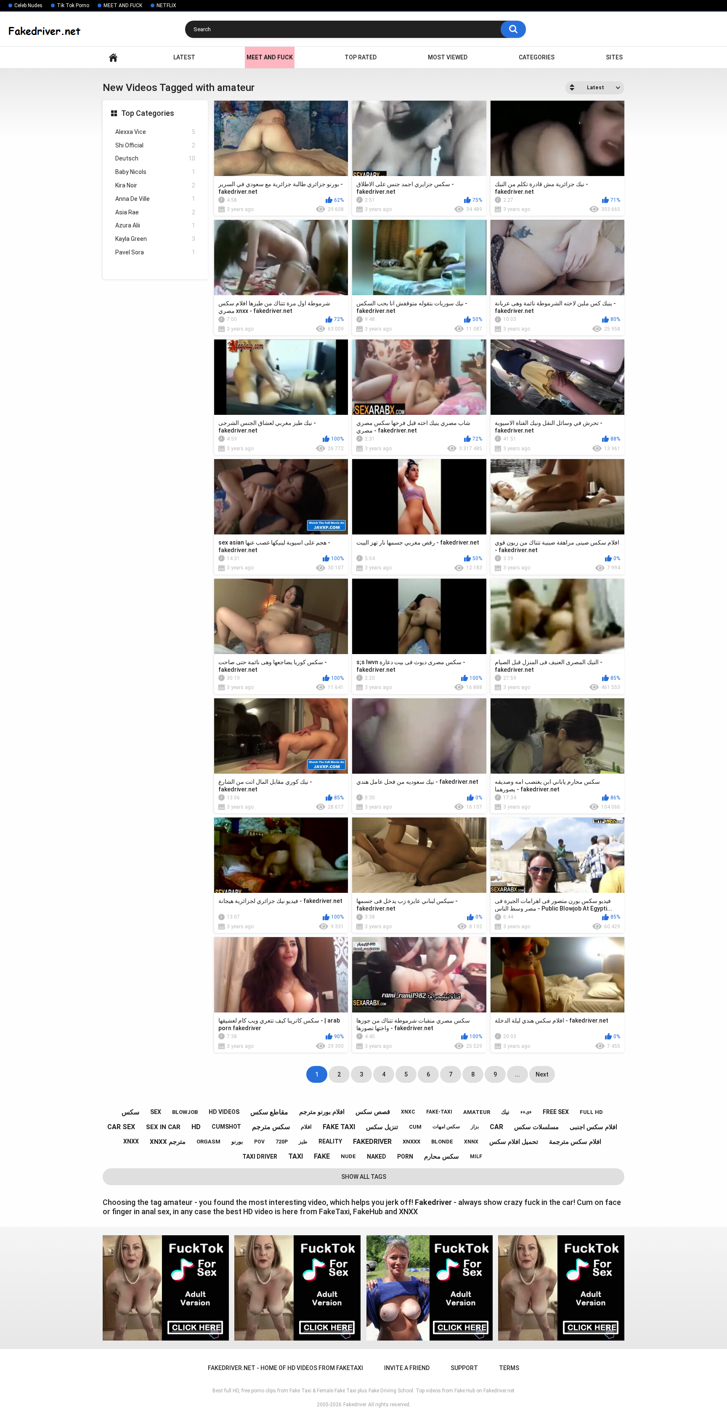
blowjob (185, 1112)
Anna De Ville (155, 198)
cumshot (226, 1126)
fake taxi (339, 1127)
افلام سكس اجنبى (593, 1127)
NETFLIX (166, 5)
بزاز (475, 1127)
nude (348, 1156)
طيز (303, 1142)
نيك (505, 1111)
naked (376, 1156)
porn (405, 1156)
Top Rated (361, 57)
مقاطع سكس (269, 1112)
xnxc (408, 1112)
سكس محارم (441, 1156)
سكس (130, 1112)
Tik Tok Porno (73, 5)
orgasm (208, 1141)
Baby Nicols (155, 171)
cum (415, 1127)
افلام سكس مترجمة (575, 1142)
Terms (509, 1368)
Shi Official (155, 145)
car (496, 1127)
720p (282, 1142)
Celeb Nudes (28, 5)
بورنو (237, 1141)
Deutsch (155, 158)
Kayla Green (155, 238)
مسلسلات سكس (536, 1127)
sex (155, 1111)
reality (330, 1141)
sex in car (163, 1127)
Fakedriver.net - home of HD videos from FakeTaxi (113, 57)
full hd (591, 1112)
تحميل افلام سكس (513, 1142)
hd (196, 1127)
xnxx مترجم (168, 1142)
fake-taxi (439, 1112)
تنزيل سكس (382, 1127)
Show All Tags (363, 1176)
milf (476, 1156)
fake (322, 1156)
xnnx (471, 1142)
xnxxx (411, 1141)
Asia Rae (155, 212)
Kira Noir (155, 185)
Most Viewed (447, 57)
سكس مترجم (271, 1127)
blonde (442, 1141)
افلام (306, 1127)
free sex (556, 1111)
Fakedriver (354, 1405)
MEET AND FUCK (122, 5)
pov (259, 1142)
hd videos (224, 1111)
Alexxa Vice (155, 131)
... (517, 1074)
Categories (537, 57)
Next (542, 1074)
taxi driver (259, 1156)
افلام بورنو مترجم (322, 1112)
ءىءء (526, 1112)
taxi (295, 1156)
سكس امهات (446, 1127)
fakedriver (372, 1142)
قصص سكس (373, 1112)
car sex (121, 1127)
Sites (614, 57)
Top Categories (147, 113)
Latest (184, 57)
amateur (476, 1112)
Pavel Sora (155, 252)
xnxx (131, 1141)
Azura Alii (155, 225)
